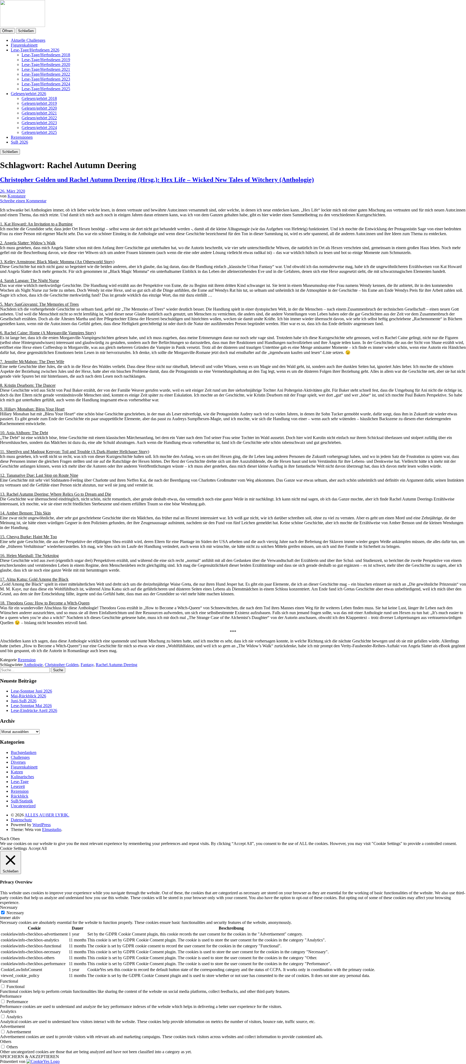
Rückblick (19, 796)
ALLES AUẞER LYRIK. (47, 815)
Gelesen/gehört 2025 (39, 132)
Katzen (17, 772)
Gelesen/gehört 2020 (39, 108)
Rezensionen (22, 137)
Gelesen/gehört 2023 (39, 122)
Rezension (27, 660)
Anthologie (33, 664)
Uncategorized (23, 806)
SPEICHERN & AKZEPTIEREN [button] (29, 1056)
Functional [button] (9, 981)
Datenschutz (21, 820)
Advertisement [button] (12, 1026)
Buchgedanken (23, 752)
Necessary (15, 912)
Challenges (20, 757)
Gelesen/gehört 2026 (28, 93)
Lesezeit (18, 786)
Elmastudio (51, 829)
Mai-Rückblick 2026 (28, 696)
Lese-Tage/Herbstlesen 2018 (46, 55)
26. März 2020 (12, 191)
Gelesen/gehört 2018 (39, 98)
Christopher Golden (61, 664)
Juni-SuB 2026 (23, 700)
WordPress (41, 824)
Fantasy (87, 664)
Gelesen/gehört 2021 (39, 113)
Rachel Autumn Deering (116, 664)
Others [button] (5, 1041)
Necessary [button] (9, 907)
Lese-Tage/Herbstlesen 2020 (46, 64)
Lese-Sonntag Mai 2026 (31, 705)
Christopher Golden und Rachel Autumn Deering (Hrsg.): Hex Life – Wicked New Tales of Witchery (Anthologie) (157, 179)
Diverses (18, 762)
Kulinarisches (22, 776)
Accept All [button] (37, 848)
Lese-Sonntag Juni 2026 (31, 691)
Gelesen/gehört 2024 (39, 127)
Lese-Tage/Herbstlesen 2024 (46, 84)
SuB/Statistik (22, 801)
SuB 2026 (19, 142)
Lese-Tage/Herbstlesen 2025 (46, 88)
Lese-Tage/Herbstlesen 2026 (35, 50)
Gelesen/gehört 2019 (39, 103)
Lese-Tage (20, 781)
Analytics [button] (8, 1011)
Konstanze (17, 196)
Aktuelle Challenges (28, 40)
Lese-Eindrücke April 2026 (34, 710)
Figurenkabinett (24, 45)
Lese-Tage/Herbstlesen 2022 (46, 74)
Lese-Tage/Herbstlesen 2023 (46, 79)
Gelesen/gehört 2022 (39, 118)
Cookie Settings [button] (13, 848)
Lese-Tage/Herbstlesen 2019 (46, 59)
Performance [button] (11, 996)
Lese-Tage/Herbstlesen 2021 (46, 69)
